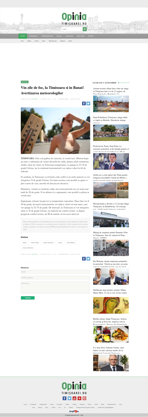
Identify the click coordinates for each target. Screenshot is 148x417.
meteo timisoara (48, 242)
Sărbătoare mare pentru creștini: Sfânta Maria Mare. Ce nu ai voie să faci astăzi (110, 291)
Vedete (53, 407)
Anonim (34, 99)
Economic (59, 404)
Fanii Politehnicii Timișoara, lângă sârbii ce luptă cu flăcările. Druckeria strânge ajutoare (110, 120)
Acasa (22, 36)
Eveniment (33, 404)
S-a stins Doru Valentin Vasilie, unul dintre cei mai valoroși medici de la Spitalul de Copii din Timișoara (108, 350)
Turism (37, 41)
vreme (60, 242)
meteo (25, 242)
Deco (46, 407)
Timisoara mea (53, 41)
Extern (70, 41)
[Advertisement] (74, 60)
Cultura (29, 41)
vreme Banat (70, 242)
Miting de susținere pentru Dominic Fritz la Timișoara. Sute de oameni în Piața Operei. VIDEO (110, 235)
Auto (33, 407)
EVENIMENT (33, 36)
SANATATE (69, 36)
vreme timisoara (28, 248)
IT (64, 407)
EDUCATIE (80, 36)
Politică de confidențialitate (105, 407)
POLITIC (91, 36)
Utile (22, 41)
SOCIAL (59, 36)
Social (51, 404)
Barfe (102, 404)
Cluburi (71, 407)
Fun (60, 407)
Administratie (43, 404)
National (62, 41)
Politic (67, 404)
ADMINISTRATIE (47, 36)
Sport (43, 41)
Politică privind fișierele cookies (85, 407)
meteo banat (35, 242)
